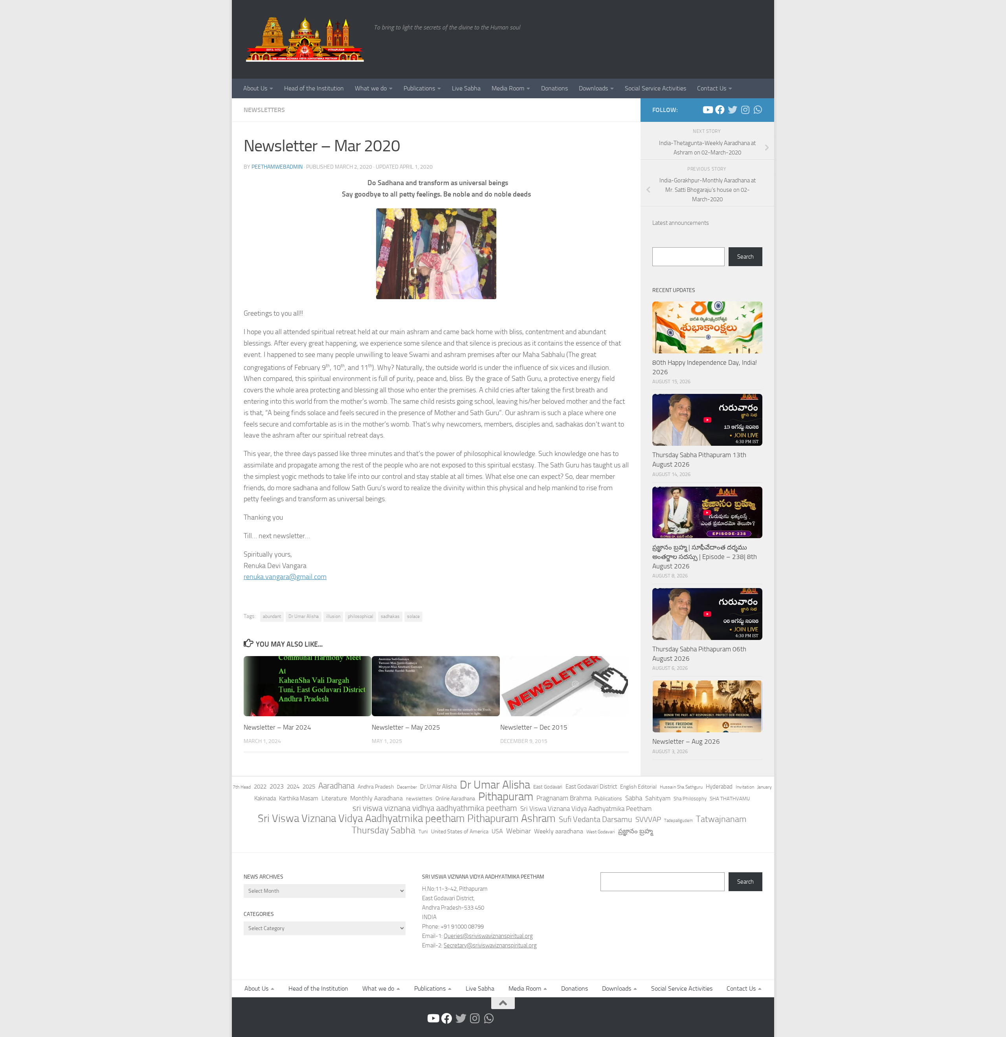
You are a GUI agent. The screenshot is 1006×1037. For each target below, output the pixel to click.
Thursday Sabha (383, 830)
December (407, 787)
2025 (309, 786)
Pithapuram (505, 796)
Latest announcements (680, 222)
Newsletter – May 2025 (406, 727)
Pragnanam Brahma (563, 798)
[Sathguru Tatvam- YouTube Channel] (707, 109)
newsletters (419, 799)
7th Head (242, 787)
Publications (419, 88)
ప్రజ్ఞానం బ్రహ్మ (635, 831)
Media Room (508, 88)
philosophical (360, 616)
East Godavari (547, 787)
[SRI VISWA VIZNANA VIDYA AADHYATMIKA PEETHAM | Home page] (305, 39)
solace (413, 616)
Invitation (745, 787)
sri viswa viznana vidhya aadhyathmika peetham (434, 808)
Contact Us (711, 88)
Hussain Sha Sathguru (681, 787)
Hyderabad (719, 786)
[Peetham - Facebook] (720, 109)
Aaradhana (336, 786)
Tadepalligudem (678, 820)
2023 (277, 786)
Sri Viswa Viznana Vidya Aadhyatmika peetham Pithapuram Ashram (407, 818)
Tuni (423, 832)
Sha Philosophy (690, 798)
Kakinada (265, 798)
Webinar (518, 831)
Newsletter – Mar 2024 (277, 727)
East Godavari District (591, 786)
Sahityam (657, 798)
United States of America (459, 831)
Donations (554, 88)
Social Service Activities (655, 88)
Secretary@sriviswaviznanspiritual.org (490, 945)
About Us (255, 88)
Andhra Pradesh (376, 786)
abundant (272, 616)
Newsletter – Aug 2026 (686, 741)
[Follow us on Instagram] (745, 109)
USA (497, 831)
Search (745, 256)
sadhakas (390, 616)
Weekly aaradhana (558, 831)
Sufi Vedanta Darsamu (595, 819)
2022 (260, 786)
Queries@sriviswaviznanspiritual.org (488, 936)
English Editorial (638, 786)
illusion (333, 616)
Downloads (593, 88)
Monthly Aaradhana (376, 798)
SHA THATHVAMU (730, 799)
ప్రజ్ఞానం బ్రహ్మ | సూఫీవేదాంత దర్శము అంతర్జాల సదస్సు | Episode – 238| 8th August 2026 (704, 556)
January (764, 787)
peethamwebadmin (277, 167)
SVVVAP (648, 819)
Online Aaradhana (455, 798)
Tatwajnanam (721, 819)
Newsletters (264, 110)
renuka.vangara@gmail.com (285, 576)
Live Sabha (466, 88)
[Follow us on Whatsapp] (757, 109)
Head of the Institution (314, 88)
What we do (371, 88)
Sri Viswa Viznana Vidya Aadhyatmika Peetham (586, 809)
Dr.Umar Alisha (438, 786)
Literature (334, 798)
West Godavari (600, 832)
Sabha (633, 798)
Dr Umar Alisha (303, 616)
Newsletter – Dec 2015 (533, 727)
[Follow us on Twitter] (732, 109)
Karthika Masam (298, 798)
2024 (293, 786)
